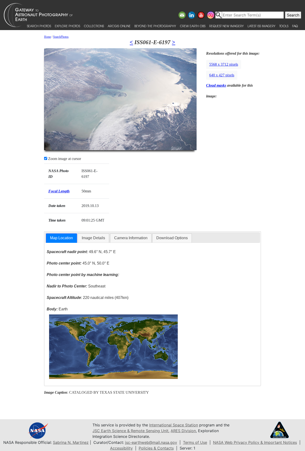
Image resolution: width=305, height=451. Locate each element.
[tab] (61, 238)
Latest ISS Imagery (261, 26)
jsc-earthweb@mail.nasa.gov (151, 442)
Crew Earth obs (192, 26)
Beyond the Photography (155, 26)
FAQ (295, 26)
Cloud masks (216, 85)
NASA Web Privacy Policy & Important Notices (255, 442)
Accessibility (121, 448)
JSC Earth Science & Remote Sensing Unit (130, 430)
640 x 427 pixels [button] (221, 75)
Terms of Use (195, 442)
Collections (94, 26)
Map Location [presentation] (61, 238)
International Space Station (173, 425)
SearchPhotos (61, 36)
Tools (283, 26)
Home (47, 36)
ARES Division (183, 430)
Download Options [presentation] (172, 238)
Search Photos (39, 26)
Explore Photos (67, 26)
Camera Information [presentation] (130, 238)
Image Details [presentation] (93, 238)
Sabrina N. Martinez (71, 442)
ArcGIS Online (119, 26)
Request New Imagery (226, 26)
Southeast (76, 286)
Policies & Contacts (156, 448)
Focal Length (59, 191)
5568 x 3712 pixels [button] (223, 64)
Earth (57, 309)
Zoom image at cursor (64, 159)
